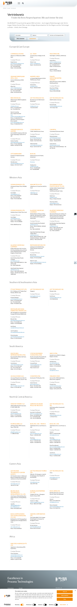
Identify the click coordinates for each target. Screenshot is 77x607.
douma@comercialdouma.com (17, 63)
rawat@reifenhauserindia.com (17, 327)
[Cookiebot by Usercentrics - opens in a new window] (7, 605)
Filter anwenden (20, 38)
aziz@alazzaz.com (34, 224)
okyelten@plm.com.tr (54, 203)
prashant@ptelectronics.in (16, 299)
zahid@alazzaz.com (15, 269)
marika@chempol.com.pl (55, 137)
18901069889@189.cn (16, 505)
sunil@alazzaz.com (54, 226)
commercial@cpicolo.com (35, 364)
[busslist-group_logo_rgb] (7, 1)
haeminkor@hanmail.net (35, 526)
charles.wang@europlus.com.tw (37, 502)
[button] (23, 3)
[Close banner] (75, 590)
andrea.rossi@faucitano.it (55, 62)
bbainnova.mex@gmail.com (36, 413)
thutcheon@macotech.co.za (17, 556)
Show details (63, 604)
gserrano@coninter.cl (35, 384)
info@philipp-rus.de (54, 89)
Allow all (65, 591)
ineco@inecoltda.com (54, 363)
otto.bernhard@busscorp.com (17, 163)
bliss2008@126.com (15, 506)
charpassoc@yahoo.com (16, 413)
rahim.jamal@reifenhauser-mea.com (38, 262)
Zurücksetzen (32, 38)
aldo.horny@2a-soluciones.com (17, 385)
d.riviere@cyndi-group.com (36, 137)
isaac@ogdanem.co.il (15, 194)
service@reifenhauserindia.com (17, 332)
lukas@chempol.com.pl (55, 145)
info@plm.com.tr (53, 197)
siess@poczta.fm (33, 86)
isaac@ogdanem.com (15, 218)
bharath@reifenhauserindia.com (18, 320)
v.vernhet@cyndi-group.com (36, 145)
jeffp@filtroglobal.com (15, 432)
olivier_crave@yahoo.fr (35, 63)
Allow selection (64, 595)
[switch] (34, 605)
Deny (65, 599)
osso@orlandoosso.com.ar (55, 385)
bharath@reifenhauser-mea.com (37, 256)
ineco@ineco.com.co (54, 370)
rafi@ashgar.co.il (33, 192)
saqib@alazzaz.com (34, 235)
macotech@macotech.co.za (16, 555)
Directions (32, 162)
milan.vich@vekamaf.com (16, 87)
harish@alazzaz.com (15, 261)
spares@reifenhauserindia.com (17, 336)
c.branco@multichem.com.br (17, 364)
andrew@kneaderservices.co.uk (17, 142)
